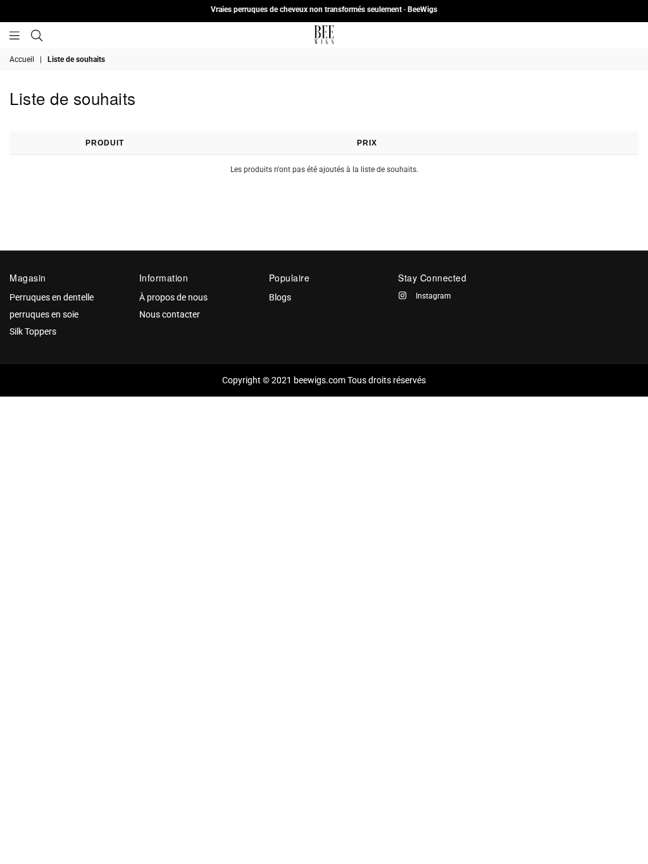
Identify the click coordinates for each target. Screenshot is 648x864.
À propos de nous (173, 297)
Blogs (280, 297)
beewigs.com (320, 380)
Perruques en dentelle (51, 297)
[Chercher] (36, 34)
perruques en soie (43, 314)
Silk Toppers (32, 331)
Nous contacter (169, 314)
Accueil (21, 59)
